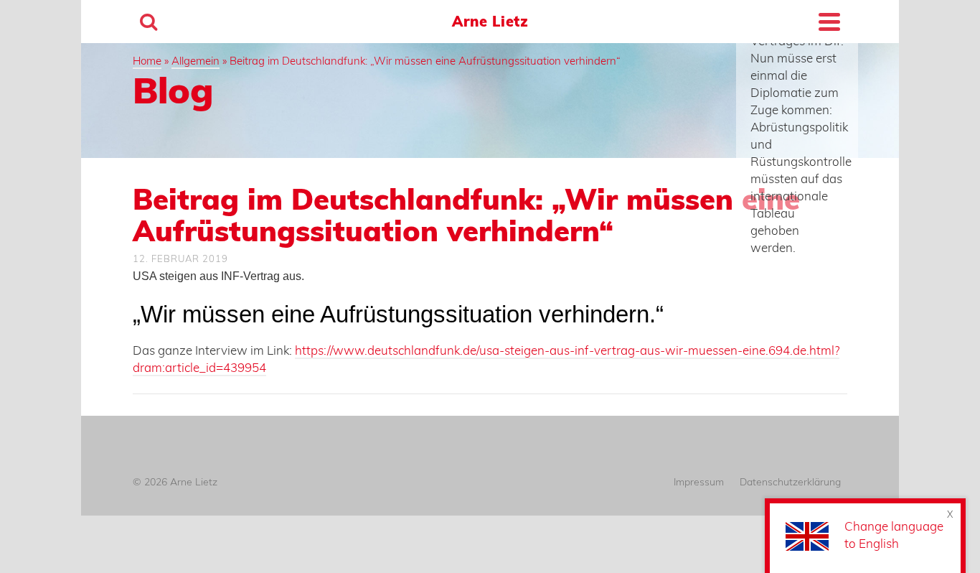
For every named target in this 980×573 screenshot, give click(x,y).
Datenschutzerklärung (790, 481)
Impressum (699, 481)
